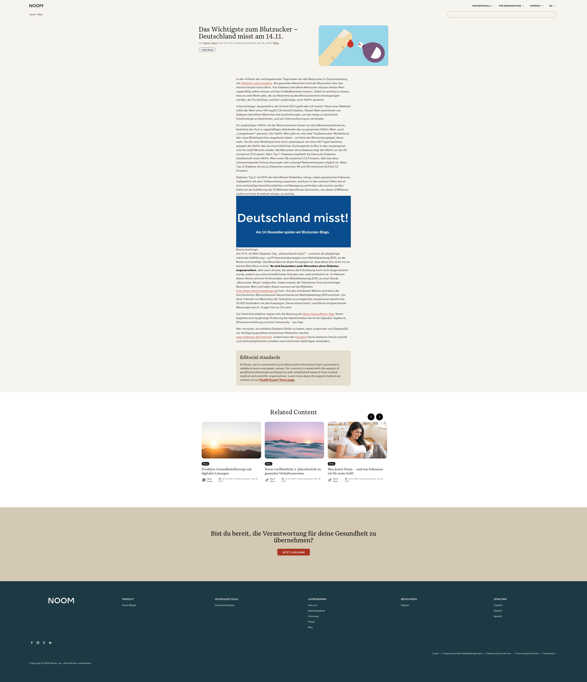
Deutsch (498, 610)
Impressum (549, 653)
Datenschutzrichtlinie (499, 653)
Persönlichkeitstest (224, 605)
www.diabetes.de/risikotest (254, 337)
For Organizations (510, 5)
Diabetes (247, 83)
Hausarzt (301, 337)
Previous (371, 416)
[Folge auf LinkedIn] (50, 642)
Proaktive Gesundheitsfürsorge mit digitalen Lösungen (227, 471)
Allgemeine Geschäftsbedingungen (463, 653)
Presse (311, 621)
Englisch (498, 605)
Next (379, 416)
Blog (40, 14)
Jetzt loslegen (293, 552)
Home (32, 14)
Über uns (312, 605)
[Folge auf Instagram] (37, 642)
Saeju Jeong (209, 480)
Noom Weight (129, 605)
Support (405, 605)
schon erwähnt (262, 83)
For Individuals (481, 5)
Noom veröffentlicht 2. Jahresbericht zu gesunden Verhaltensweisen (293, 471)
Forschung (313, 616)
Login (435, 653)
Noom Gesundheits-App (318, 313)
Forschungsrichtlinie (527, 653)
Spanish (498, 616)
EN (550, 5)
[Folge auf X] (44, 642)
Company (535, 5)
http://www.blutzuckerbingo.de (256, 290)
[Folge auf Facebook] (31, 642)
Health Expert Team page (277, 380)
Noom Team (210, 43)
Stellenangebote (316, 610)
